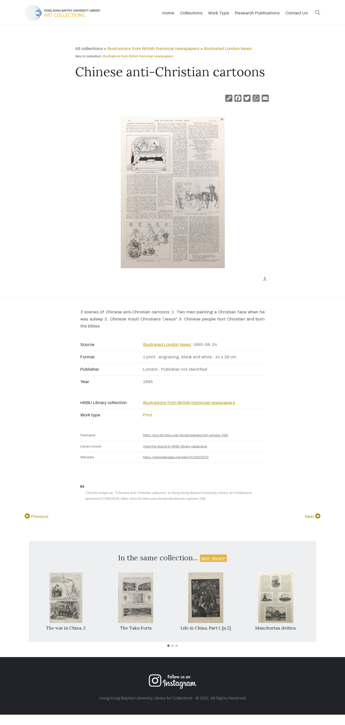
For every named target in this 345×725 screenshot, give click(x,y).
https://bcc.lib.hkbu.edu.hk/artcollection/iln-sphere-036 (185, 435)
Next (310, 516)
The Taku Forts (136, 628)
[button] (317, 13)
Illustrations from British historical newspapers (153, 48)
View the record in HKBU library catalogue (175, 446)
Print (147, 415)
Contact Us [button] (296, 13)
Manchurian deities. (276, 628)
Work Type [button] (218, 13)
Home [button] (168, 13)
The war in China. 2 (66, 628)
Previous (39, 516)
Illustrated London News (228, 48)
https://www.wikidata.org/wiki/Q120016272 (176, 457)
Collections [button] (191, 13)
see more (213, 558)
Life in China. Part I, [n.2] (206, 628)
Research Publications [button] (257, 13)
